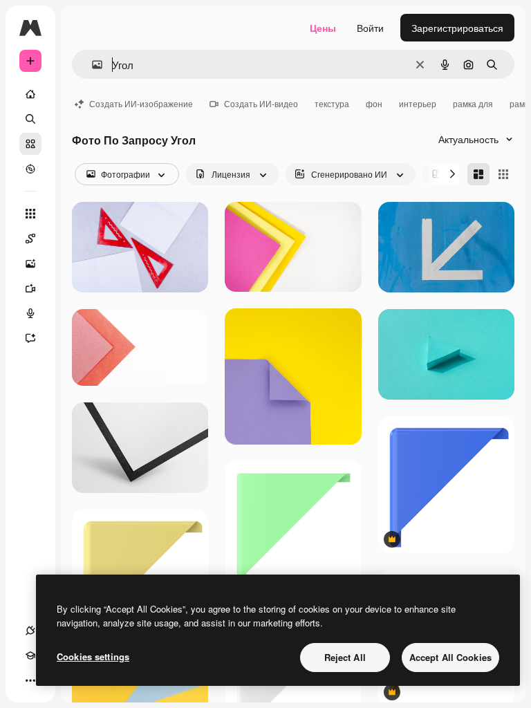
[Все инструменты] (30, 214)
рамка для (473, 103)
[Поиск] (30, 119)
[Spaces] (30, 238)
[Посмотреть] (30, 169)
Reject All (345, 657)
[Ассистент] (30, 338)
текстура (332, 103)
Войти (370, 28)
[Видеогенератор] (30, 288)
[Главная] (30, 94)
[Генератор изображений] (30, 263)
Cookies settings (93, 656)
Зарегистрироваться (457, 28)
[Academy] (30, 655)
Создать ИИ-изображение (141, 103)
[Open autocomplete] (92, 64)
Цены (323, 28)
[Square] (503, 174)
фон (374, 103)
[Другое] (30, 680)
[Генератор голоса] (30, 313)
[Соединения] (30, 631)
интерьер (417, 103)
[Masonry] (478, 174)
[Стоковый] (30, 144)
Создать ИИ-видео (261, 103)
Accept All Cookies (450, 657)
